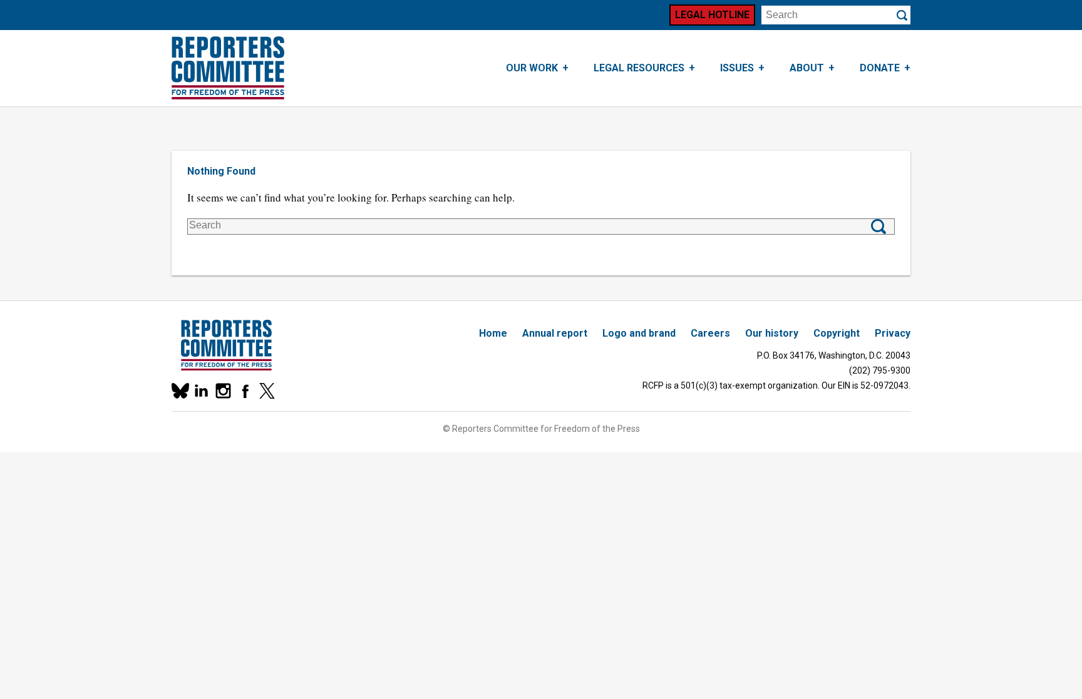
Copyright (836, 333)
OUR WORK (532, 68)
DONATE (880, 68)
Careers (710, 333)
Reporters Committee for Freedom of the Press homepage (228, 68)
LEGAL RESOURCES (639, 68)
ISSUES (737, 68)
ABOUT (807, 68)
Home (493, 333)
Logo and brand (639, 333)
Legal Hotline (712, 15)
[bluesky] (179, 391)
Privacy (892, 333)
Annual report (554, 333)
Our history (771, 333)
